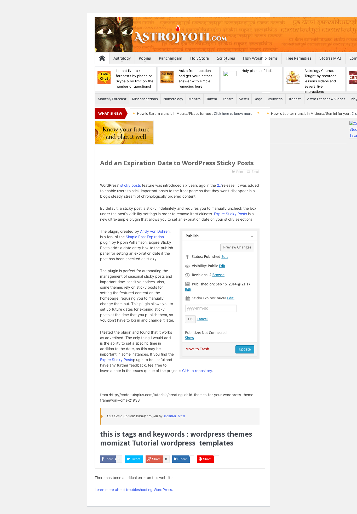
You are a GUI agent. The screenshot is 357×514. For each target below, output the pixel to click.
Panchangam (170, 58)
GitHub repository (197, 370)
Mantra (194, 99)
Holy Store (199, 58)
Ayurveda (275, 99)
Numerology (173, 99)
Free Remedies (298, 58)
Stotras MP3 (330, 58)
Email (256, 172)
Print (239, 172)
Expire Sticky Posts (230, 214)
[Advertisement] (251, 132)
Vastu (244, 99)
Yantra (228, 99)
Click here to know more (233, 113)
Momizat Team (174, 416)
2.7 (219, 185)
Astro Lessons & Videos (326, 99)
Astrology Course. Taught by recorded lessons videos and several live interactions (320, 81)
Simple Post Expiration (145, 237)
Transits (295, 99)
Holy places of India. (257, 70)
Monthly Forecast (112, 99)
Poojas (145, 58)
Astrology (122, 58)
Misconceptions (145, 99)
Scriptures (226, 58)
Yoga (258, 99)
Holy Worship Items (260, 58)
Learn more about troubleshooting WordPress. (134, 489)
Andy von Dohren (155, 231)
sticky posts (130, 185)
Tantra (211, 99)
